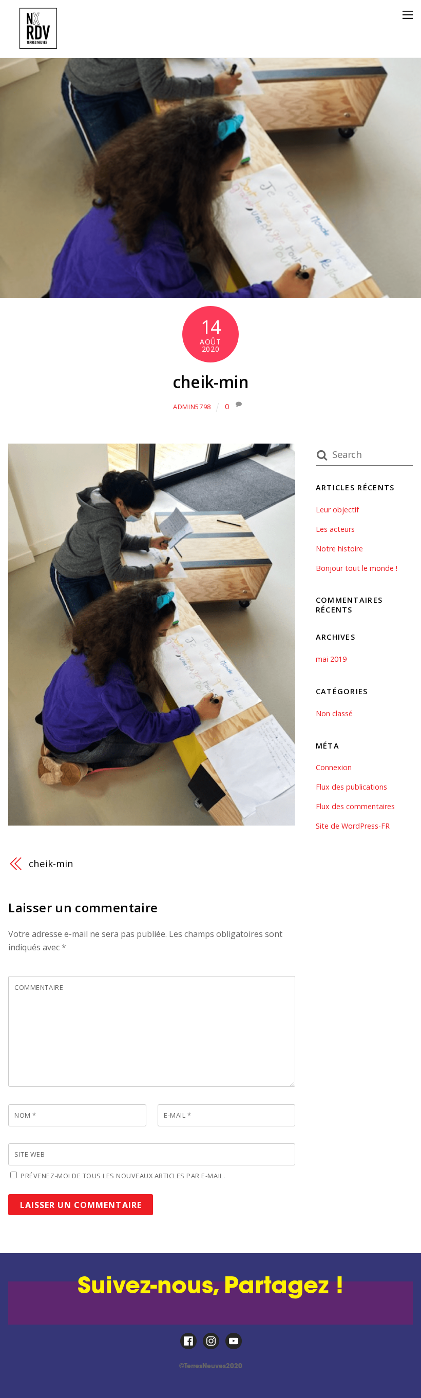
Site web (29, 1154)
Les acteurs (335, 529)
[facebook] (188, 1340)
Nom (25, 1115)
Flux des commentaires (355, 806)
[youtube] (233, 1340)
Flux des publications (351, 787)
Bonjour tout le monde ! (356, 568)
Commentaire (38, 987)
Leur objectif (337, 509)
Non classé (334, 713)
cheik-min (210, 382)
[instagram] (211, 1340)
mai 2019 (331, 659)
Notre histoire (339, 548)
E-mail (177, 1115)
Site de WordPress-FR (353, 826)
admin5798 (192, 406)
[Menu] (408, 14)
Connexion (334, 767)
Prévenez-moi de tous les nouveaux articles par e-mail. (123, 1175)
